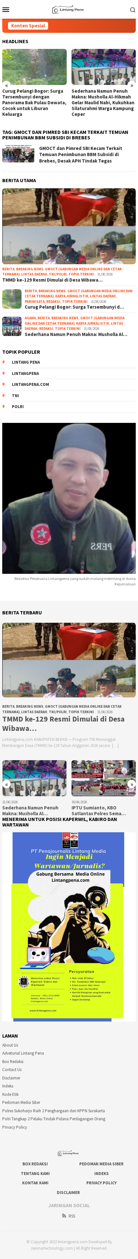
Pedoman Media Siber (21, 1102)
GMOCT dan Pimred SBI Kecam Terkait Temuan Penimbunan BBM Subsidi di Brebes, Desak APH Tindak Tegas (80, 154)
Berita (8, 269)
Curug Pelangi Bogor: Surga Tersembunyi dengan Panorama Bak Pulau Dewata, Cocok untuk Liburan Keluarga (34, 102)
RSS (72, 1216)
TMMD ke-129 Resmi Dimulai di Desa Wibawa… (52, 280)
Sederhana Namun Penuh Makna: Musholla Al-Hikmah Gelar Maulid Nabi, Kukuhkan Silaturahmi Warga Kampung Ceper (103, 102)
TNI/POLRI (58, 274)
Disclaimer (11, 1078)
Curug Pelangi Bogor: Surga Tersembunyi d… (74, 307)
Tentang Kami (35, 1173)
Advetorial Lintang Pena (23, 1053)
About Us (10, 1045)
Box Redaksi (12, 1061)
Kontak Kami (35, 1183)
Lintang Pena (26, 362)
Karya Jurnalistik (71, 296)
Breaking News (29, 269)
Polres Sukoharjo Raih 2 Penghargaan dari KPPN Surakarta (53, 1111)
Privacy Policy (14, 1127)
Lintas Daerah (34, 274)
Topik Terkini (81, 274)
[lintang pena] (69, 9)
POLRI (18, 406)
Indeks (7, 1086)
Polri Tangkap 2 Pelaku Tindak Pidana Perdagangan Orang (53, 1119)
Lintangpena (25, 373)
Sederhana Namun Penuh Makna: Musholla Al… (76, 334)
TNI (15, 395)
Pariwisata (35, 301)
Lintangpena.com (30, 384)
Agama (30, 318)
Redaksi (53, 301)
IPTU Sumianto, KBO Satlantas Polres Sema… (99, 810)
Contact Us (12, 1069)
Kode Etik (10, 1094)
